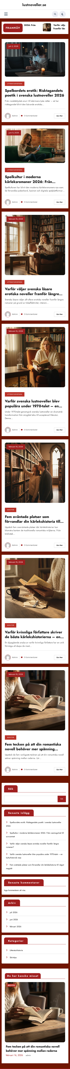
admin (15, 116)
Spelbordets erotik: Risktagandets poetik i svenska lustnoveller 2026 (34, 93)
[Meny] (6, 14)
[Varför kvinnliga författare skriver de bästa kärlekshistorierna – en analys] (35, 588)
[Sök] (55, 14)
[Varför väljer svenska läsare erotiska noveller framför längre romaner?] (35, 244)
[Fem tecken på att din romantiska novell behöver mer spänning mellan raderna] (35, 700)
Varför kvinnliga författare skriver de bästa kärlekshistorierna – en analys (33, 634)
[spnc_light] (62, 14)
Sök (11, 789)
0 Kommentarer (30, 116)
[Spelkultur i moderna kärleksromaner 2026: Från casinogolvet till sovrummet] (35, 145)
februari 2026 (15, 926)
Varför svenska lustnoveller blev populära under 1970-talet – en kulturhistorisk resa (32, 403)
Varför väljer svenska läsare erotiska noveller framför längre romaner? (32, 291)
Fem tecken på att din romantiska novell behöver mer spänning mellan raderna (33, 747)
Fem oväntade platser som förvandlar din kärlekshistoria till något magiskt (32, 519)
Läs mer (59, 116)
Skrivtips (10, 510)
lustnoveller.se (34, 4)
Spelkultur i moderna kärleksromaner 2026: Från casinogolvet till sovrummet (28, 179)
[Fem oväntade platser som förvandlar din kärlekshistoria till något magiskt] (35, 472)
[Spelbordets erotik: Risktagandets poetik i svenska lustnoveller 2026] (35, 59)
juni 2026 (14, 919)
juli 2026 (13, 912)
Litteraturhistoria (14, 84)
